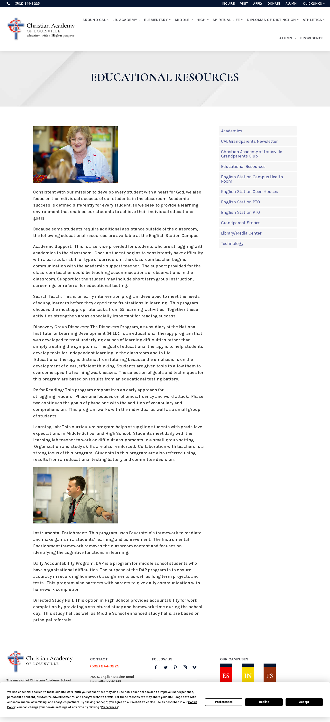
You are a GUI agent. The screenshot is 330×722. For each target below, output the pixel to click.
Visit (244, 4)
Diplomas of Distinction (271, 19)
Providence (311, 38)
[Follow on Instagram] (185, 667)
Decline (264, 702)
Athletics (312, 19)
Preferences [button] (109, 707)
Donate (274, 4)
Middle (182, 19)
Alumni (292, 4)
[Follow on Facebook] (156, 667)
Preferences (224, 702)
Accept (304, 702)
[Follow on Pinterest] (175, 667)
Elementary (156, 19)
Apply (257, 4)
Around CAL (94, 19)
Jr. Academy (125, 19)
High (201, 19)
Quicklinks (312, 4)
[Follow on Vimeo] (194, 667)
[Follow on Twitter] (165, 667)
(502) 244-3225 (104, 666)
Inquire (228, 4)
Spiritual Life (226, 19)
